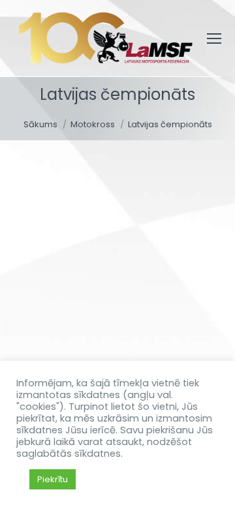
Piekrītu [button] (52, 479)
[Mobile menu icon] (214, 38)
